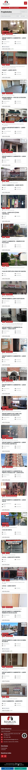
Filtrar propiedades (14, 7)
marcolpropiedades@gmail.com (11, 739)
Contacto (3, 749)
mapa (23, 16)
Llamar (21, 768)
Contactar (8, 768)
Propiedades (4, 748)
